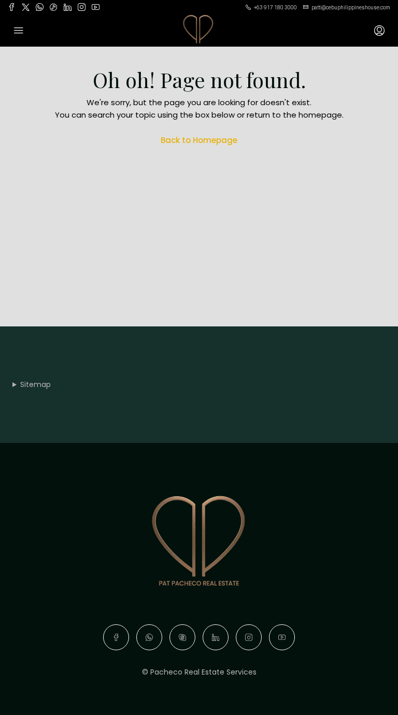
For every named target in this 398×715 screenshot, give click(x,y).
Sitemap (35, 384)
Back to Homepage (199, 140)
